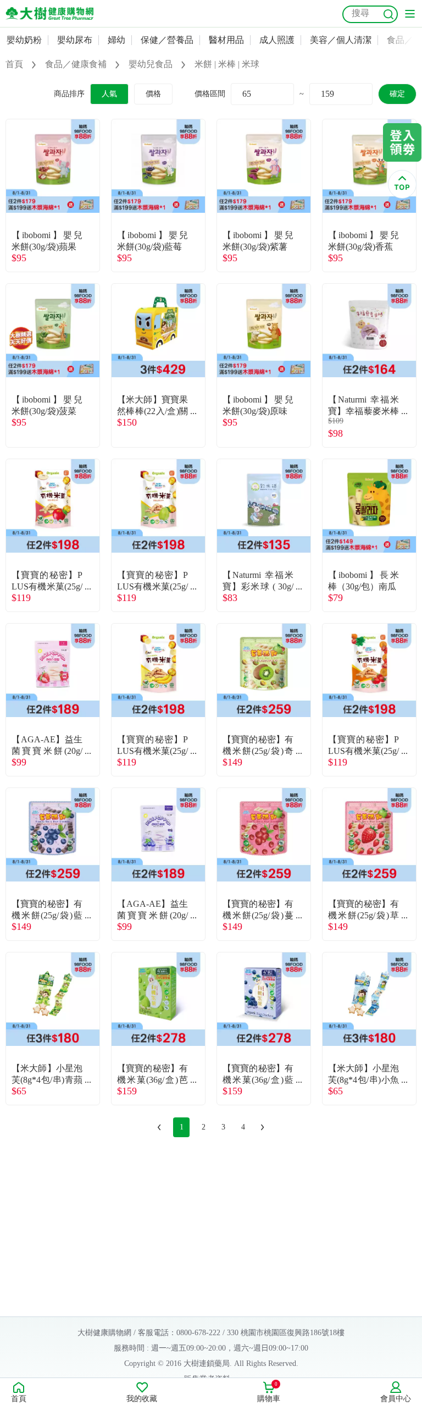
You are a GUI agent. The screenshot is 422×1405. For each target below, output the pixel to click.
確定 (397, 94)
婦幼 (116, 40)
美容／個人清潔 (340, 40)
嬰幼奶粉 (24, 40)
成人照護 (277, 40)
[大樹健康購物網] (49, 13)
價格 (153, 94)
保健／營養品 (167, 40)
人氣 (109, 94)
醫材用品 (226, 40)
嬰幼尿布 (74, 40)
